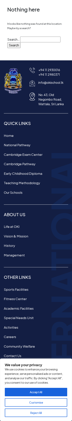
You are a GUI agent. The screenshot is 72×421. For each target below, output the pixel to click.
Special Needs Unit (19, 318)
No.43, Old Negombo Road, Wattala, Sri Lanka (51, 99)
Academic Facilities (19, 308)
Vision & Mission (16, 236)
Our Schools (13, 192)
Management (14, 255)
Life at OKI (12, 226)
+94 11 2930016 (49, 70)
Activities (11, 327)
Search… (13, 39)
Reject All (36, 412)
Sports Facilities (16, 289)
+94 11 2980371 (49, 74)
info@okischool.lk (50, 82)
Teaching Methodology (22, 183)
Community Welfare (19, 346)
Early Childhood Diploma (23, 173)
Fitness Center (15, 299)
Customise (36, 402)
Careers (10, 337)
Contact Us (12, 356)
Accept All (36, 392)
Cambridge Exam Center (23, 154)
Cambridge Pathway (20, 164)
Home (9, 135)
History (9, 245)
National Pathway (17, 145)
